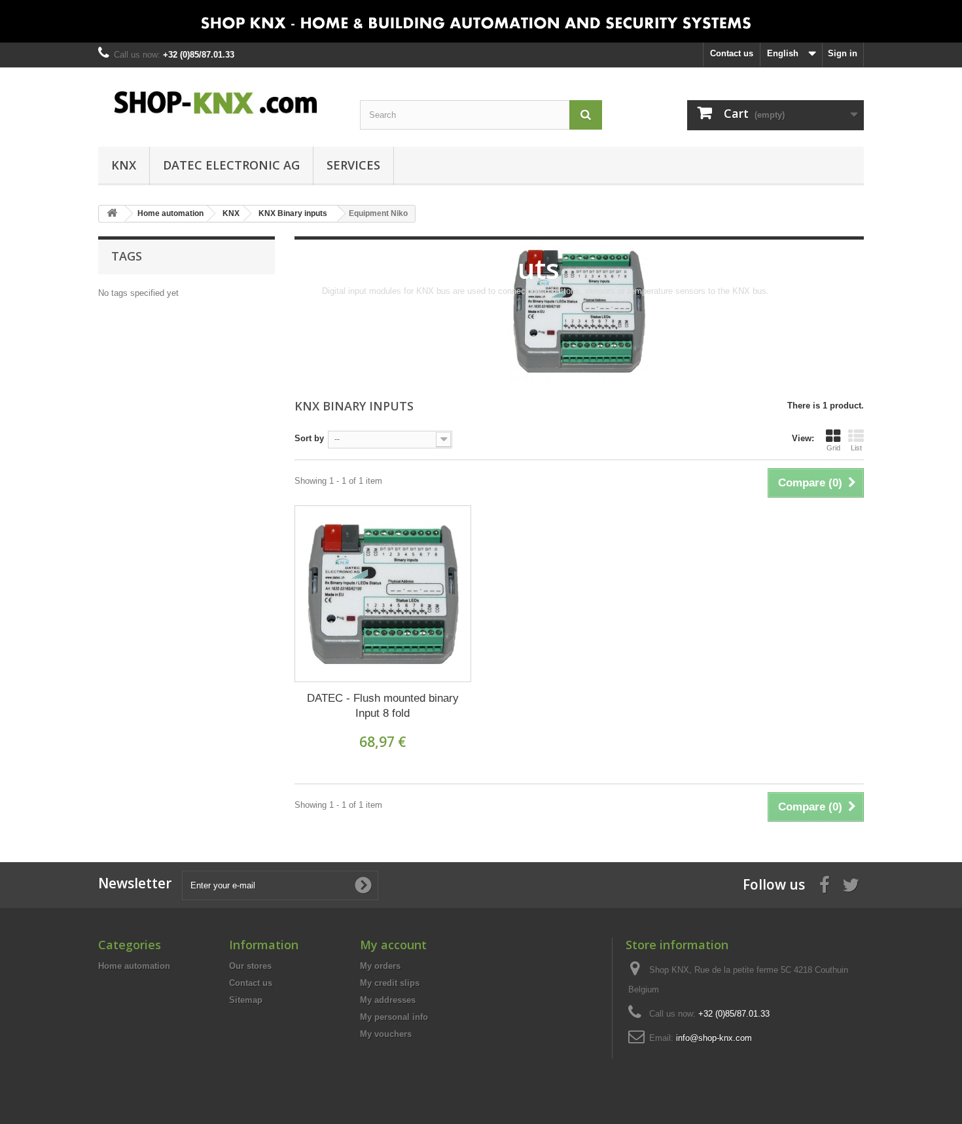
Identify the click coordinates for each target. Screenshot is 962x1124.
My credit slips (389, 983)
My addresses (388, 1000)
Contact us (731, 53)
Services (353, 165)
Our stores (250, 966)
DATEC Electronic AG (231, 165)
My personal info (394, 1017)
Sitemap (245, 1000)
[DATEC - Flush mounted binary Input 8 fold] (383, 594)
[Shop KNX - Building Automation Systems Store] (219, 102)
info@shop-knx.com (714, 1038)
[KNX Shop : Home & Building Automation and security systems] (481, 21)
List (856, 448)
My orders (380, 966)
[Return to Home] (111, 214)
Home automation (134, 966)
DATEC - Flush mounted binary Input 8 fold (383, 705)
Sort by (309, 438)
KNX (123, 165)
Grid (833, 448)
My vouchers (386, 1034)
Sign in (842, 53)
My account (393, 944)
